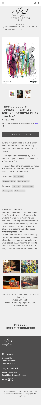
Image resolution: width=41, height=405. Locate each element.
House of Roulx (15, 391)
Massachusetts (28, 186)
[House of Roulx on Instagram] (9, 380)
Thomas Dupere (23, 181)
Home (18, 24)
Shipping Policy (8, 363)
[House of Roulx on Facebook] (6, 380)
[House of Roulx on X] (11, 380)
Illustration (16, 186)
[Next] (26, 87)
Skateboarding (19, 191)
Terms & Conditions (10, 361)
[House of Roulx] (20, 14)
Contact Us (7, 358)
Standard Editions (9, 181)
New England (7, 191)
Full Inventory (18, 176)
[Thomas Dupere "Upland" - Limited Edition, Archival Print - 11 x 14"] (20, 60)
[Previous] (14, 87)
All (24, 24)
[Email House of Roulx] (3, 380)
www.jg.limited (20, 396)
